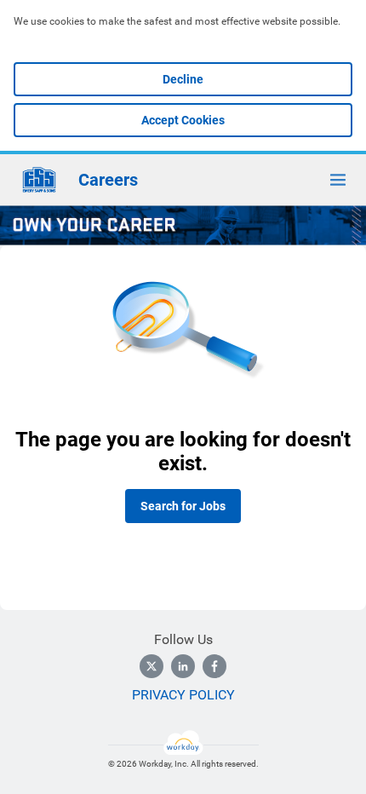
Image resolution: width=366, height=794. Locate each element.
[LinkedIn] (183, 666)
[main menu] (338, 179)
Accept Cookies (183, 120)
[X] (151, 666)
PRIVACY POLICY (183, 695)
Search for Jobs (183, 506)
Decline (183, 79)
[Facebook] (214, 666)
